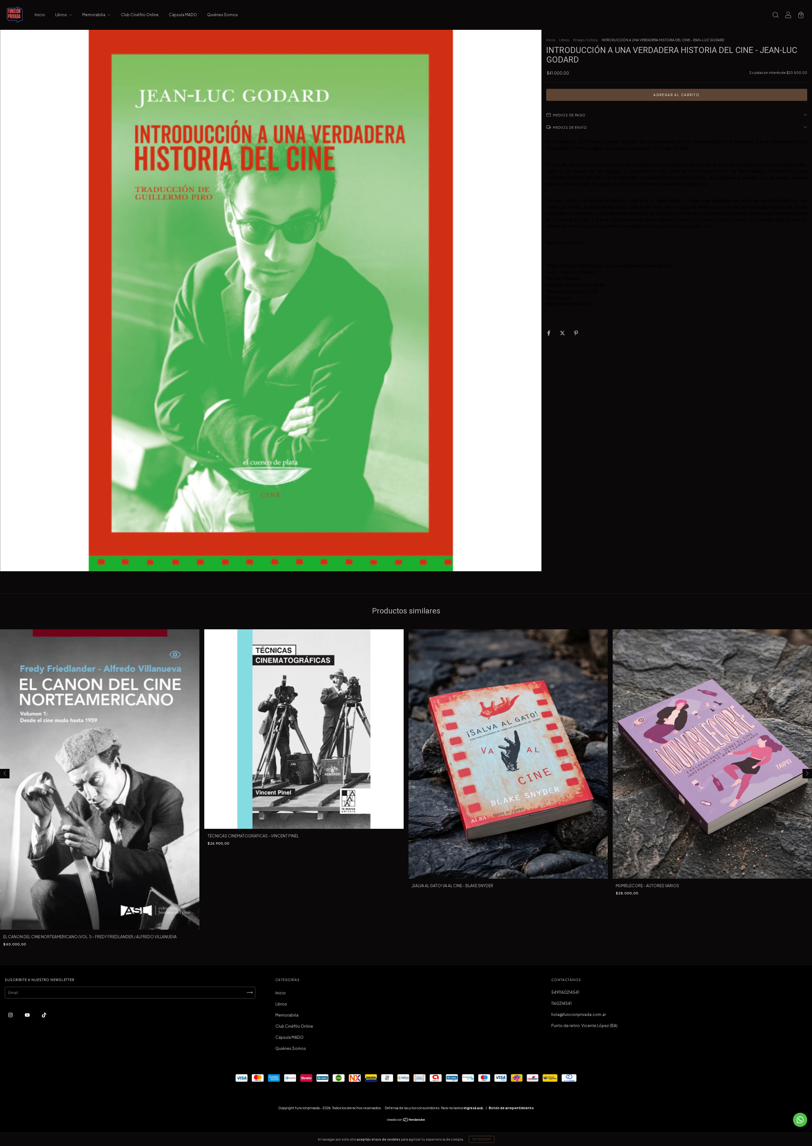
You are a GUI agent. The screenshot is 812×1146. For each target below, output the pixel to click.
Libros (61, 14)
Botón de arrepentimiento (511, 1108)
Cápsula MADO (183, 14)
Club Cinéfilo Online (140, 14)
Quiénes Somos (222, 14)
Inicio (40, 14)
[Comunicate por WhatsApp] (800, 1120)
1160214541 (561, 1003)
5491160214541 (565, 992)
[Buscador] (775, 15)
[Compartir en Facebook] (549, 333)
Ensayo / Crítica (585, 40)
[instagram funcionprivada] (11, 1014)
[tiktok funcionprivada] (44, 1014)
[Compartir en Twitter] (563, 333)
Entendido (481, 1139)
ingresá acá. (474, 1108)
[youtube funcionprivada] (28, 1014)
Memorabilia (94, 14)
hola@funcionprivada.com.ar (578, 1014)
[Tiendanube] (406, 1120)
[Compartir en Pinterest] (576, 333)
